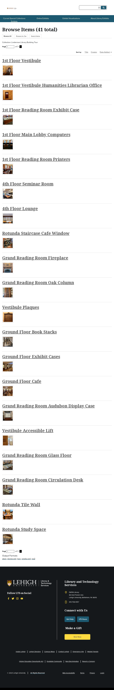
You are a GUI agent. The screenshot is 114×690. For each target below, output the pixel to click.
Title (86, 52)
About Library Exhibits (100, 18)
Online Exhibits (43, 18)
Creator (94, 52)
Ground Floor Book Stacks (29, 332)
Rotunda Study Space (24, 529)
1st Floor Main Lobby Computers (36, 134)
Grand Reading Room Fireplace (35, 258)
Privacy (92, 673)
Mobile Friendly (92, 651)
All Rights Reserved (37, 673)
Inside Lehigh (20, 651)
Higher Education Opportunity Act (31, 661)
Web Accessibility (68, 673)
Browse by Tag (21, 36)
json (19, 558)
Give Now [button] (77, 637)
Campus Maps (49, 651)
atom (4, 558)
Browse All (7, 36)
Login (102, 673)
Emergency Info (78, 651)
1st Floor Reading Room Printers (36, 159)
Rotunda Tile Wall (21, 504)
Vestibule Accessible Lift (27, 430)
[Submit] (103, 7)
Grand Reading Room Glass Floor (36, 455)
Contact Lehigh (63, 651)
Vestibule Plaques (20, 307)
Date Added (105, 52)
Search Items (35, 36)
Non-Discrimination (72, 661)
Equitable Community (54, 661)
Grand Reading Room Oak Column (38, 282)
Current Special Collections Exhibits (14, 20)
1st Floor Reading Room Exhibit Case (40, 110)
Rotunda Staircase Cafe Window (35, 233)
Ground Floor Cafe (21, 381)
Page (4, 46)
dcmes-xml (11, 558)
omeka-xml (26, 558)
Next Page (20, 46)
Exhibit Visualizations (71, 18)
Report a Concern (88, 661)
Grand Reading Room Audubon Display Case (48, 406)
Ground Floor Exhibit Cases (31, 356)
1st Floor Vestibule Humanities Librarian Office (52, 85)
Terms (82, 673)
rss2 (33, 558)
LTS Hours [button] (83, 619)
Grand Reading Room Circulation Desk (42, 480)
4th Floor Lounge (20, 208)
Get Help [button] (69, 619)
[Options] (99, 8)
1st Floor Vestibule (21, 60)
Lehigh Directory (35, 651)
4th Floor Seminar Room (27, 184)
